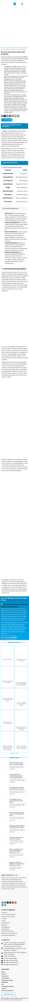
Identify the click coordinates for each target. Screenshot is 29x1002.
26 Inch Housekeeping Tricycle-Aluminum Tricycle (7, 700)
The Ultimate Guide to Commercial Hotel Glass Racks (16, 801)
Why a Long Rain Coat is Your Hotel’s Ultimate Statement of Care (16, 851)
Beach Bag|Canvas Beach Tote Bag (7, 723)
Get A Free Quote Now (9, 637)
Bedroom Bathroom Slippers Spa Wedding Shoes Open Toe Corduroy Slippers (7, 747)
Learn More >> (12, 769)
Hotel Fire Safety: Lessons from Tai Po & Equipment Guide (16, 814)
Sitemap (20, 999)
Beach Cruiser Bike (7, 659)
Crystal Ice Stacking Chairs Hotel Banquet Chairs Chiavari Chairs (21, 684)
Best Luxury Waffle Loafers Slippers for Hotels (21, 704)
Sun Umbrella (22, 47)
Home (2, 47)
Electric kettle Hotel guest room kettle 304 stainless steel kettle (21, 747)
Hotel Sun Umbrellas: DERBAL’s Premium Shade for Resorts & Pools (17, 864)
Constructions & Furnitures (11, 47)
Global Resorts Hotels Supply (10, 999)
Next (17, 753)
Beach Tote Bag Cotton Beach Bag (7, 681)
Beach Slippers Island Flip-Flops (21, 660)
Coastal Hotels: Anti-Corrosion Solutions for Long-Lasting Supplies (16, 776)
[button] (14, 4)
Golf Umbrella (20, 272)
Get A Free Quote (7, 120)
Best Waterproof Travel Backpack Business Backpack (21, 728)
